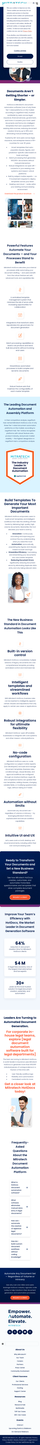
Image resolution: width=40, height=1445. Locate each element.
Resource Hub (20, 1405)
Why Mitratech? (20, 1354)
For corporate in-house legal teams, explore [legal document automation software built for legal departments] (20, 1043)
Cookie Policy (10, 1442)
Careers (20, 1361)
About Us (20, 1349)
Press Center (20, 1368)
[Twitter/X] (14, 1331)
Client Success (20, 1376)
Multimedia (20, 1408)
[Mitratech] (37, 3)
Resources (20, 1396)
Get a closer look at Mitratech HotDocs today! (20, 1088)
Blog (20, 1401)
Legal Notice (32, 1440)
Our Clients (20, 1381)
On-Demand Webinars (20, 1432)
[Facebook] (19, 1331)
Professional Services (20, 1385)
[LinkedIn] (9, 1331)
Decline (20, 62)
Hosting (20, 1388)
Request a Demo (20, 897)
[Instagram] (30, 1331)
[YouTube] (25, 1331)
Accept (20, 56)
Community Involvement (20, 1371)
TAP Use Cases (20, 1412)
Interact (20, 1425)
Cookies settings (20, 51)
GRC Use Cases (20, 1415)
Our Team (20, 1358)
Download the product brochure (18, 194)
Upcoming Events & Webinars (20, 1428)
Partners (20, 1364)
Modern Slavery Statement (17, 1440)
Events (20, 1420)
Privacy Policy (27, 31)
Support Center (20, 1391)
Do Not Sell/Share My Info (25, 1442)
